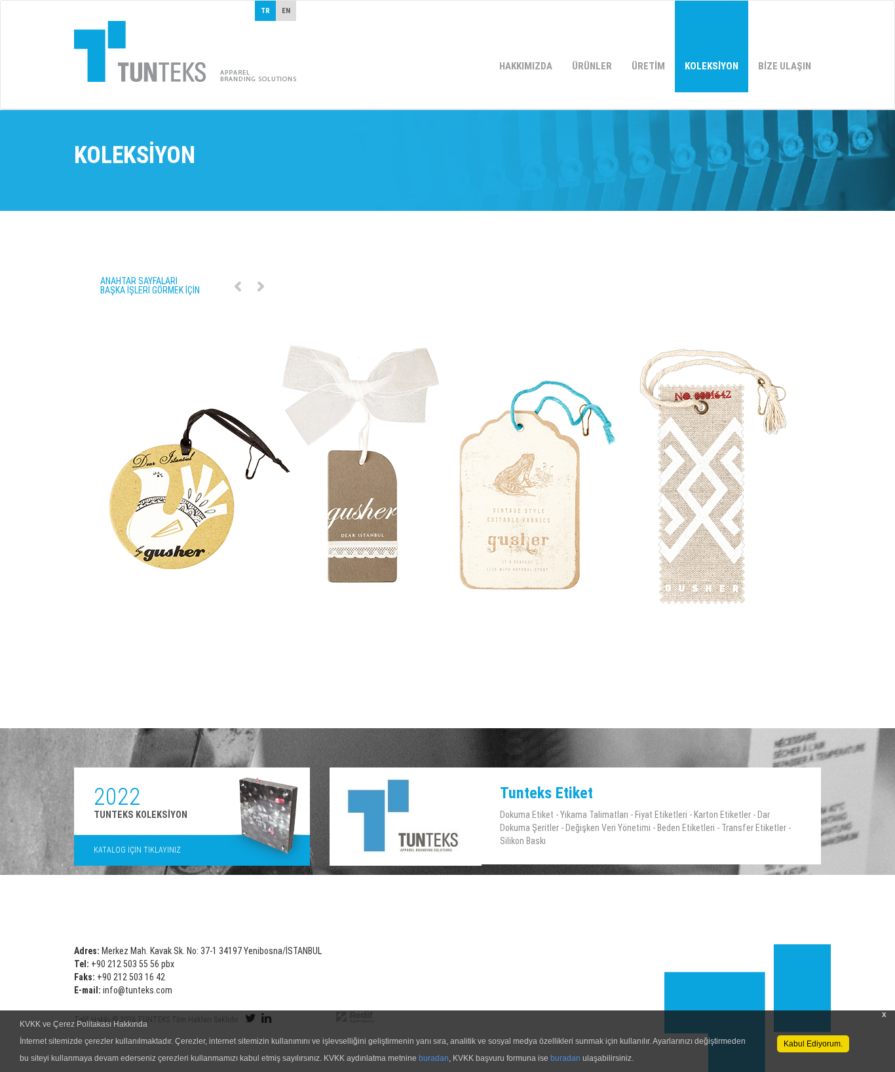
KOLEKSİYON (711, 66)
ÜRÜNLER (592, 66)
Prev (237, 286)
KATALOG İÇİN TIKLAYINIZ (137, 850)
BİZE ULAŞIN (784, 66)
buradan (434, 1058)
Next (260, 286)
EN (286, 11)
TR (265, 11)
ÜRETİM (648, 66)
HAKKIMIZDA (525, 66)
